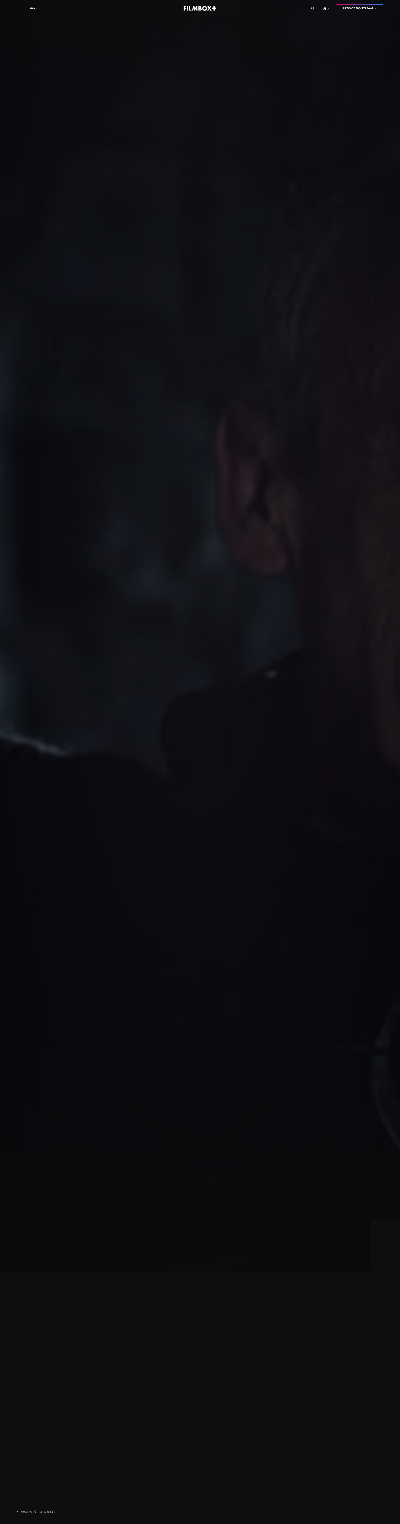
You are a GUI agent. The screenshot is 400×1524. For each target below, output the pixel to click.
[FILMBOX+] (200, 8)
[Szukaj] (312, 8)
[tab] (301, 1512)
